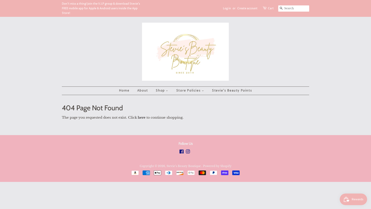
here (142, 118)
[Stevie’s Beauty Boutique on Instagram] (188, 152)
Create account (247, 8)
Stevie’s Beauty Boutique (184, 166)
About (142, 90)
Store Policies (189, 90)
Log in (227, 8)
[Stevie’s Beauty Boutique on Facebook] (181, 152)
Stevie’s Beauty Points (232, 90)
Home (124, 90)
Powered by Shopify (217, 166)
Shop (161, 90)
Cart (271, 8)
